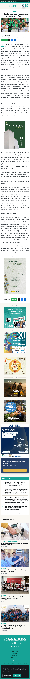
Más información (6, 671)
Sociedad (3, 568)
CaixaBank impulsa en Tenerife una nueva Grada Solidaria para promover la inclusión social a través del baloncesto (15, 627)
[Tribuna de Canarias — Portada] (12, 5)
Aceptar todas (17, 675)
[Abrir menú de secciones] (2, 5)
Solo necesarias (7, 675)
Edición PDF (3, 1)
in (15, 40)
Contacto (15, 1)
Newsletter (9, 1)
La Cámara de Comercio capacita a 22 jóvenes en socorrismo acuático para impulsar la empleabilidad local (14, 598)
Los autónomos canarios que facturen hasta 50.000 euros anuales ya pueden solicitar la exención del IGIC (15, 484)
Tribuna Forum (15, 657)
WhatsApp (4, 40)
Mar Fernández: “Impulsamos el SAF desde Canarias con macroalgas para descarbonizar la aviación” (16, 508)
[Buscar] (28, 1)
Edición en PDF (15, 649)
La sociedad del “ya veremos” (12, 513)
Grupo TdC (15, 655)
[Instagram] (15, 643)
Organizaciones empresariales (9, 541)
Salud (15, 11)
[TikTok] (17, 643)
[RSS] (20, 643)
